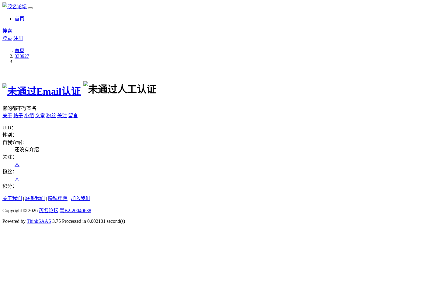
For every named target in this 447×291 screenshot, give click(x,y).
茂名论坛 (48, 210)
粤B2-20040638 (75, 210)
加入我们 (80, 198)
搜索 (7, 30)
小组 (29, 115)
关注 (62, 115)
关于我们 (12, 198)
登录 (7, 38)
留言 (73, 115)
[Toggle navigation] (30, 8)
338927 (22, 56)
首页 (19, 18)
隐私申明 (58, 198)
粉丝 (51, 115)
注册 (18, 38)
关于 (7, 115)
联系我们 (35, 198)
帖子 (18, 115)
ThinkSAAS (39, 221)
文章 (40, 115)
